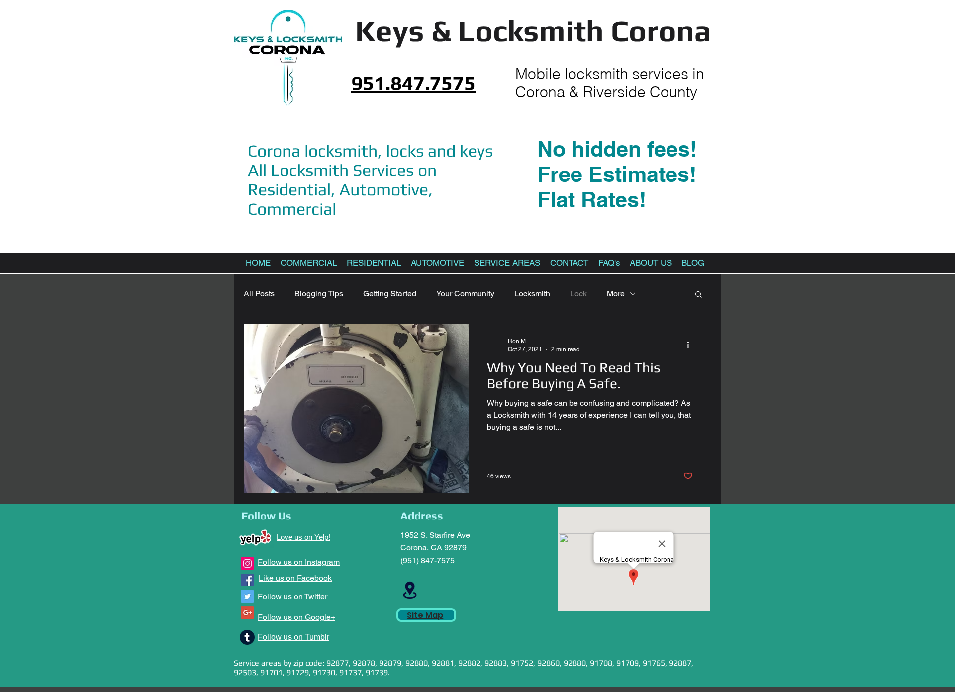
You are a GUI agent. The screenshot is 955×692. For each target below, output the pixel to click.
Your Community (465, 293)
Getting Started (389, 293)
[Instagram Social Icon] (247, 563)
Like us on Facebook (295, 578)
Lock (578, 293)
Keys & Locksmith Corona (533, 30)
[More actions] (691, 344)
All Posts (259, 293)
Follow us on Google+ (296, 617)
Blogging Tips (318, 293)
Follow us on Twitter (292, 596)
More (616, 293)
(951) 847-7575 (427, 560)
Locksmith (532, 293)
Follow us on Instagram (299, 562)
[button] (698, 295)
